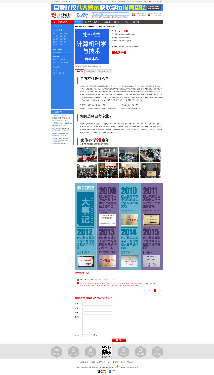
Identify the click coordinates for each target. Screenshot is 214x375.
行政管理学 (63, 39)
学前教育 (55, 39)
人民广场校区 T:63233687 (60, 120)
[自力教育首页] (61, 17)
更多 (99, 66)
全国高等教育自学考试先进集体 (101, 17)
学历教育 (99, 1)
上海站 (157, 1)
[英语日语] (157, 352)
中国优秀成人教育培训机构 (120, 17)
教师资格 (139, 1)
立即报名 (119, 52)
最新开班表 (91, 71)
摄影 (133, 1)
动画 (61, 42)
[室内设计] (90, 352)
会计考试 (107, 1)
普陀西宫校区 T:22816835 (60, 136)
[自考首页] (82, 17)
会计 (54, 33)
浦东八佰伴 (107, 362)
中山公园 (122, 362)
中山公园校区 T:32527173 (60, 141)
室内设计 (114, 1)
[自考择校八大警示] (107, 10)
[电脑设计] (123, 352)
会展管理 (62, 36)
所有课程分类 (62, 22)
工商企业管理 (64, 63)
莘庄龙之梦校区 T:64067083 (60, 130)
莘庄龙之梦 (130, 362)
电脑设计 (116, 22)
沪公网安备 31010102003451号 (128, 367)
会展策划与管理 (57, 52)
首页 (93, 1)
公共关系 (55, 36)
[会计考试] (73, 352)
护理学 (62, 45)
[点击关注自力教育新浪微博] (150, 1)
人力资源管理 (64, 33)
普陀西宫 (115, 362)
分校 (145, 1)
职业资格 (122, 1)
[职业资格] (140, 352)
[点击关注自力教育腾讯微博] (152, 1)
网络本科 (55, 45)
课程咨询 (104, 71)
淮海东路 (93, 362)
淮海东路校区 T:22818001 (60, 115)
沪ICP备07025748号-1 (109, 367)
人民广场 (100, 362)
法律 (65, 42)
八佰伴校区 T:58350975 (59, 125)
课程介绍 (80, 71)
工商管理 (62, 60)
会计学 (55, 73)
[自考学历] (56, 352)
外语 (128, 1)
